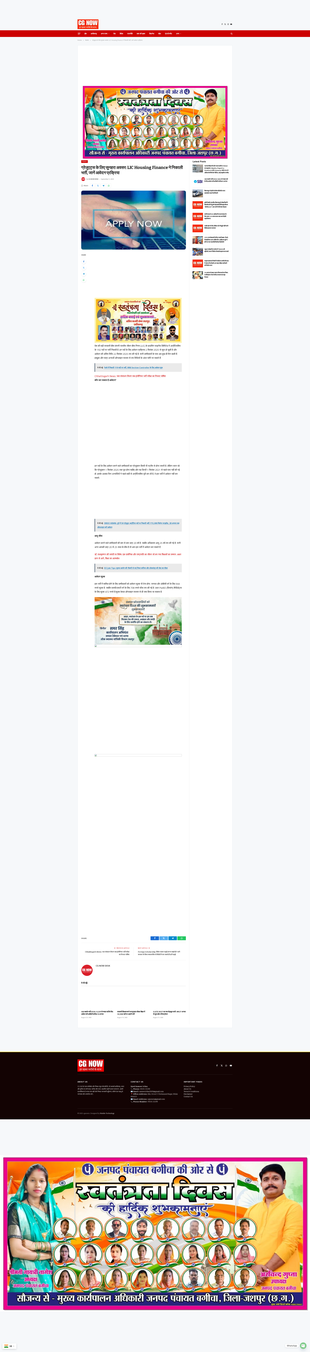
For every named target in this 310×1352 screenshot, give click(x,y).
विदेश (121, 33)
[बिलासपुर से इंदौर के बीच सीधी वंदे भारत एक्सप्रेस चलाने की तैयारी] (198, 193)
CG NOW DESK (93, 179)
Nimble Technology (107, 1113)
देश (114, 33)
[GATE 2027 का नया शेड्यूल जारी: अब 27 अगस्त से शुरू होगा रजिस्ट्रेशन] (169, 998)
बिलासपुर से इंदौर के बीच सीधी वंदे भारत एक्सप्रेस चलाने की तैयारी (214, 192)
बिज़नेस (151, 33)
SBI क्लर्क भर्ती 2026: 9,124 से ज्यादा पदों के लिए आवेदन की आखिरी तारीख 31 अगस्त (97, 1013)
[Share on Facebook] (92, 185)
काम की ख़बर (141, 33)
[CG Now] (88, 24)
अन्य (177, 33)
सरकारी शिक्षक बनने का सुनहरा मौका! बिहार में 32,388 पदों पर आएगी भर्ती (131, 1013)
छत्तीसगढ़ (94, 33)
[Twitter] (83, 267)
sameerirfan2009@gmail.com (151, 1092)
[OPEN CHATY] (303, 1345)
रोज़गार (84, 161)
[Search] (231, 33)
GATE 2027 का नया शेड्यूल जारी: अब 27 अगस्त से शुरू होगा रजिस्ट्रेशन (169, 1013)
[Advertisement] (155, 9)
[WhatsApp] (83, 280)
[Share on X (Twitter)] (97, 185)
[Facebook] (83, 261)
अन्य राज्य (104, 33)
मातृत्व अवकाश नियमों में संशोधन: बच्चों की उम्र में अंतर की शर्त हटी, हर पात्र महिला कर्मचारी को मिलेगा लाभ (216, 263)
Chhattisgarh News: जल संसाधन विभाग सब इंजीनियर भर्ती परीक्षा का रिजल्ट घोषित (130, 376)
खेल (159, 33)
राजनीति (130, 33)
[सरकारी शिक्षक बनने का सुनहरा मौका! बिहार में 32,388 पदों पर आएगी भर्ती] (133, 998)
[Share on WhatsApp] (108, 185)
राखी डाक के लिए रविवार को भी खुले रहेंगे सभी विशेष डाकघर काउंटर (216, 227)
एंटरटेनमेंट (168, 33)
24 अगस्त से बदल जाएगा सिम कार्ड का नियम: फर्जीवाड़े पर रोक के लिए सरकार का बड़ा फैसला (216, 275)
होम (86, 33)
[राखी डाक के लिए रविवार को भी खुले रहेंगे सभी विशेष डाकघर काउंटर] (198, 228)
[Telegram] (83, 273)
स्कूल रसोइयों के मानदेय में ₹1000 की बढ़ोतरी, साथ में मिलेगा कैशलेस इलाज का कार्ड (216, 250)
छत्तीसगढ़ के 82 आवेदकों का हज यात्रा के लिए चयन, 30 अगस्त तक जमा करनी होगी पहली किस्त (215, 216)
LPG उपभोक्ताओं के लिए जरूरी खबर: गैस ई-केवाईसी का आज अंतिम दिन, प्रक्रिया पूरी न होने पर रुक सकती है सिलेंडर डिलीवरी (216, 240)
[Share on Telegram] (103, 185)
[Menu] (79, 33)
